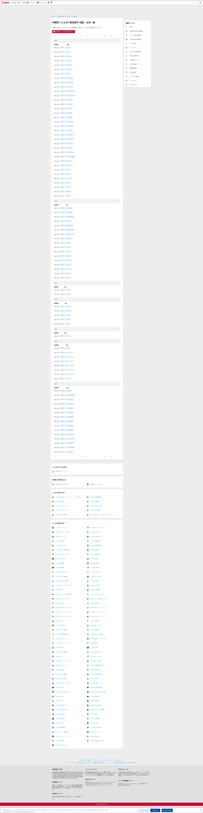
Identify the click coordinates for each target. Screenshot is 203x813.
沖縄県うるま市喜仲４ (65, 264)
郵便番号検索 (61, 16)
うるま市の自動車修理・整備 (97, 665)
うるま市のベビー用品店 (61, 629)
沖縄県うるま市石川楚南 (66, 148)
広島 (69, 776)
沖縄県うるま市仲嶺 (65, 336)
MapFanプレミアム (90, 782)
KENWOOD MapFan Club (124, 785)
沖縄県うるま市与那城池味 (67, 404)
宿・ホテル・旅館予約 (107, 775)
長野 (58, 775)
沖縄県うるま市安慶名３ (66, 69)
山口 (72, 776)
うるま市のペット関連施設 (62, 731)
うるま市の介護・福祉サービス (63, 691)
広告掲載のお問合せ (132, 762)
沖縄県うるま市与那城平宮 (67, 434)
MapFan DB (143, 773)
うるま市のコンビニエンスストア (98, 607)
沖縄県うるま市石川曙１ (66, 108)
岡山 (66, 776)
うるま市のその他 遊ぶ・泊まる (63, 607)
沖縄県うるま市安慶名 (65, 56)
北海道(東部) (55, 772)
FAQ (99, 760)
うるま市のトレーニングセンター (63, 585)
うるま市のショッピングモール (98, 612)
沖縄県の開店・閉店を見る (62, 484)
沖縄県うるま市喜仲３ (65, 260)
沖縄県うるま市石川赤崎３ (67, 87)
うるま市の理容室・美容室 (96, 740)
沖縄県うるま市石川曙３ (66, 117)
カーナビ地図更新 (97, 775)
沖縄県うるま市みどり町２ (67, 357)
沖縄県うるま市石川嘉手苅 (67, 135)
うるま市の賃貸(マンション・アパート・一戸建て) (67, 497)
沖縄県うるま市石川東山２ (67, 104)
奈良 (53, 776)
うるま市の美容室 (94, 736)
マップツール (64, 785)
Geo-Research (143, 775)
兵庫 (81, 775)
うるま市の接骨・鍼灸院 (96, 687)
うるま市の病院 (94, 683)
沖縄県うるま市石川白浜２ (67, 143)
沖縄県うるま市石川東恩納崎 (67, 156)
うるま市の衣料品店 (60, 625)
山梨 (55, 775)
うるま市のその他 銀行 (61, 709)
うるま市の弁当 (94, 643)
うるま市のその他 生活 (61, 745)
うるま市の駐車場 (59, 669)
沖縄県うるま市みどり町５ (67, 370)
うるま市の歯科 (59, 687)
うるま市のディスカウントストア (63, 616)
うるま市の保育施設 (95, 718)
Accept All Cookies (167, 810)
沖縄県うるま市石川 (65, 74)
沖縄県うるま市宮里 (65, 378)
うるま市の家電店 (94, 629)
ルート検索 (58, 785)
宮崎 (69, 778)
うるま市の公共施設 (60, 714)
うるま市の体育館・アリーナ (97, 580)
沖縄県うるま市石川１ (65, 165)
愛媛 (80, 776)
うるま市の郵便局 (94, 696)
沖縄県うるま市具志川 (65, 273)
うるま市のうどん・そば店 (62, 532)
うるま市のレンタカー (95, 656)
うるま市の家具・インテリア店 (98, 638)
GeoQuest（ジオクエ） (91, 785)
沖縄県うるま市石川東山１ (67, 100)
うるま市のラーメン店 (60, 536)
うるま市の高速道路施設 (96, 674)
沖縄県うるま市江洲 (65, 187)
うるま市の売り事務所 (60, 514)
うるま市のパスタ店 (95, 532)
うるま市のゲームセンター (62, 598)
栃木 (56, 773)
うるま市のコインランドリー (62, 736)
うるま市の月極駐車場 (95, 497)
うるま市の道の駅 (94, 678)
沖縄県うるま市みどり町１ (67, 352)
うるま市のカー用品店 (95, 660)
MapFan (53, 16)
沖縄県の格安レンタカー (61, 471)
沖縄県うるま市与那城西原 (67, 425)
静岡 (64, 775)
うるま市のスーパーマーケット (63, 612)
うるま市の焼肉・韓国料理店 (62, 549)
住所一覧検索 (72, 786)
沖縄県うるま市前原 (65, 348)
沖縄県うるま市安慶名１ (66, 60)
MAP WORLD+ (129, 775)
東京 (68, 773)
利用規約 (89, 760)
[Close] (200, 810)
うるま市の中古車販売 (60, 678)
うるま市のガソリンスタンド (62, 660)
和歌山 (57, 776)
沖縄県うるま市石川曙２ (66, 113)
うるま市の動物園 (59, 567)
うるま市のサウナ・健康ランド (63, 580)
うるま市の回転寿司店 (95, 540)
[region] (101, 810)
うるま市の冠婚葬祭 (60, 727)
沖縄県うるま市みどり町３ (67, 361)
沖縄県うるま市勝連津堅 (66, 212)
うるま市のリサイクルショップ (63, 643)
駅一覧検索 (57, 788)
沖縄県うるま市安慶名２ (66, 65)
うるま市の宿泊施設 (95, 554)
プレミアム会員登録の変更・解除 (117, 762)
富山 (77, 773)
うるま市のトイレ (59, 696)
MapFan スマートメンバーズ (125, 783)
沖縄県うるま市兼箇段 (65, 238)
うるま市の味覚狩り (95, 585)
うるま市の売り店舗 (95, 510)
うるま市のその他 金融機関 (97, 709)
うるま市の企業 (94, 723)
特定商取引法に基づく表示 (83, 762)
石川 (80, 773)
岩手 (70, 772)
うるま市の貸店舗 (59, 501)
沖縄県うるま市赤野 (65, 47)
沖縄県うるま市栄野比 (65, 191)
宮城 (73, 772)
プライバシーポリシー (107, 760)
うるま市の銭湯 (94, 603)
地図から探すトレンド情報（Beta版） (102, 772)
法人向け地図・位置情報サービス (126, 772)
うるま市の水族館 (94, 567)
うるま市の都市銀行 (95, 700)
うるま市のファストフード (62, 527)
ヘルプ (94, 760)
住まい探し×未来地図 (74, 785)
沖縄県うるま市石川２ (65, 169)
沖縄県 (68, 16)
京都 (78, 775)
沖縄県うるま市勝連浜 (65, 221)
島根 (63, 776)
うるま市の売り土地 (60, 510)
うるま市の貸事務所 (95, 501)
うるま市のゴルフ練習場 (61, 576)
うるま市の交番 (94, 714)
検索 (53, 785)
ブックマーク (73, 788)
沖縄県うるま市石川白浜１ (67, 139)
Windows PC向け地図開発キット (131, 773)
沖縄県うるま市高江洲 (65, 311)
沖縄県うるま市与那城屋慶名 (67, 447)
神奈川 (71, 773)
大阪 (75, 775)
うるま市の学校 (59, 723)
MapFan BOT (98, 783)
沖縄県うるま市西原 (65, 174)
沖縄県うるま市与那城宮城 (67, 443)
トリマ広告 (136, 775)
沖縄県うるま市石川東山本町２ (68, 95)
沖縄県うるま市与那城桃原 (67, 421)
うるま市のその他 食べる (62, 554)
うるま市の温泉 (59, 603)
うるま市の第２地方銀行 (96, 705)
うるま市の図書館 (59, 718)
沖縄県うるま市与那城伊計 (67, 399)
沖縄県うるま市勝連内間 (66, 208)
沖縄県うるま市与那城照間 (67, 417)
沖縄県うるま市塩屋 (65, 290)
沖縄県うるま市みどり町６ (67, 374)
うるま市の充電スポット (96, 669)
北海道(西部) (62, 772)
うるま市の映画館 (94, 563)
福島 (82, 772)
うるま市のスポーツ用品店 (96, 634)
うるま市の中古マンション (62, 506)
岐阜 (61, 775)
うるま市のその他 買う (96, 652)
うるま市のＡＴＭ (59, 700)
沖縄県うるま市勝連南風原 (67, 217)
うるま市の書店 (94, 647)
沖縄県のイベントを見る (96, 484)
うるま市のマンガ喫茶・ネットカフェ (99, 598)
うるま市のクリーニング (96, 731)
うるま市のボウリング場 (61, 572)
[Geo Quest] (51, 2)
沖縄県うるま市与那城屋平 (67, 452)
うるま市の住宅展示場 (95, 727)
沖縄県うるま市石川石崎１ (67, 122)
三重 (69, 775)
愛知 (66, 775)
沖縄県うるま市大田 (65, 196)
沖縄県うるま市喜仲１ (65, 251)
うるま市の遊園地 (59, 563)
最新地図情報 (88, 772)
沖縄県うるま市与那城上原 (67, 408)
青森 (67, 772)
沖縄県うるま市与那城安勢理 (67, 395)
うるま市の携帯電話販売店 (62, 634)
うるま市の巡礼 (59, 589)
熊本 (64, 778)
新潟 (74, 773)
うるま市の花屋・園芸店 (61, 652)
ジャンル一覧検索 (64, 788)
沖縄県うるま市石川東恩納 (67, 152)
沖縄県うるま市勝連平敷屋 (67, 230)
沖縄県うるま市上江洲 (65, 178)
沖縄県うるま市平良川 (65, 306)
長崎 (61, 778)
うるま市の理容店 (59, 740)
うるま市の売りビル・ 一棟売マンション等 (100, 514)
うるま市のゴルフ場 (95, 572)
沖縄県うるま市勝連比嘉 (66, 225)
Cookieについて (118, 760)
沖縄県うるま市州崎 (65, 294)
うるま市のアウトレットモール (98, 616)
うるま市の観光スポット (61, 558)
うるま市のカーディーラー (62, 665)
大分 (66, 778)
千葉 (65, 773)
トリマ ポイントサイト (103, 785)
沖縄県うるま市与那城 (65, 391)
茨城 (53, 773)
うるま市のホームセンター (62, 638)
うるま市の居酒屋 (94, 549)
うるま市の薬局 (94, 620)
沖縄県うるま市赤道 (65, 52)
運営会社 (83, 760)
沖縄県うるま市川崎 (65, 243)
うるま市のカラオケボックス (97, 594)
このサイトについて (71, 762)
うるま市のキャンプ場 (95, 576)
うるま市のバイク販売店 (61, 674)
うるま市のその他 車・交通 (62, 683)
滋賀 (72, 775)
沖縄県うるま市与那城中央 (67, 412)
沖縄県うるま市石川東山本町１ (68, 91)
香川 (77, 776)
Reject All (155, 810)
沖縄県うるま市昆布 (65, 278)
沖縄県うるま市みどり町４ (67, 365)
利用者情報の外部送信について (100, 762)
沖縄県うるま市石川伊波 (66, 130)
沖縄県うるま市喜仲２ (65, 256)
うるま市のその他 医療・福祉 (98, 691)
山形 (79, 772)
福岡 (55, 778)
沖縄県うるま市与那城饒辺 (67, 430)
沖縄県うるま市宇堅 (65, 183)
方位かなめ (109, 783)
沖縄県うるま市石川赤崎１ (67, 78)
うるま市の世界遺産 (95, 589)
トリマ (104, 783)
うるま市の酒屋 (59, 647)
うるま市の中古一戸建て (96, 506)
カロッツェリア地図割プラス (140, 783)
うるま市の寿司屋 (59, 540)
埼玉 (62, 773)
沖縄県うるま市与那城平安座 (67, 439)
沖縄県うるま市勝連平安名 (67, 234)
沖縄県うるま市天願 (65, 319)
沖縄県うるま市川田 (65, 247)
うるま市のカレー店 (60, 545)
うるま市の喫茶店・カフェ (96, 536)
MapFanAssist (90, 783)
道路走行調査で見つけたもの (102, 773)
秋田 (76, 772)
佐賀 (58, 778)
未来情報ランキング (64, 786)
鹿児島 (73, 778)
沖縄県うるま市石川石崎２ (67, 126)
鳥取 (60, 776)
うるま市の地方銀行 (60, 705)
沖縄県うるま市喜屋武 (65, 269)
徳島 (74, 776)
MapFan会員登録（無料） (58, 796)
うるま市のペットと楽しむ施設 (63, 594)
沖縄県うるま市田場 (65, 315)
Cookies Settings (144, 810)
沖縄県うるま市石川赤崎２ (67, 82)
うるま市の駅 (58, 656)
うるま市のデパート (60, 620)
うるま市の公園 (94, 558)
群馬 (59, 773)
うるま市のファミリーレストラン (98, 527)
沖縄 (76, 778)
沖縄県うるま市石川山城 (66, 161)
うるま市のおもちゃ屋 (95, 625)
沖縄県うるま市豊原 (65, 324)
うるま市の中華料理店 (95, 545)
